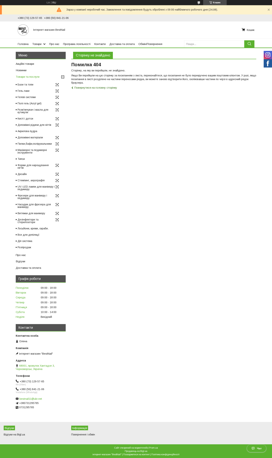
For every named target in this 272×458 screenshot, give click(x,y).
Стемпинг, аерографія (31, 180)
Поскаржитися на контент (136, 454)
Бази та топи (25, 84)
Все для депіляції (28, 234)
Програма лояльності (76, 44)
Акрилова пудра (27, 131)
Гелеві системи (27, 97)
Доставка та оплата (122, 44)
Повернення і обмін (83, 434)
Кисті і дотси (25, 118)
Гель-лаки (23, 90)
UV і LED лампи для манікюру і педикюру (36, 188)
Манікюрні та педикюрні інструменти (32, 151)
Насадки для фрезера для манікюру (34, 205)
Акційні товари (25, 63)
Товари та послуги (27, 76)
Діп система (25, 241)
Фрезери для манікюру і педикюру (32, 197)
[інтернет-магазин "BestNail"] (23, 29)
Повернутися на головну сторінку (95, 87)
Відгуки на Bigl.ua (14, 434)
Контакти (100, 44)
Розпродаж (24, 247)
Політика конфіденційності (165, 454)
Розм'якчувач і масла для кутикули (33, 111)
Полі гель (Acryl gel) (29, 103)
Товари (36, 44)
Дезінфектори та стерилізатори (28, 221)
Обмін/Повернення (150, 44)
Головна (23, 44)
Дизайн (22, 174)
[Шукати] (249, 44)
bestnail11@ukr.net (30, 398)
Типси (21, 158)
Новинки (21, 70)
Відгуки (20, 261)
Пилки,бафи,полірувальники (35, 143)
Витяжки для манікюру (31, 213)
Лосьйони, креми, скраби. (33, 228)
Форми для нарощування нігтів (33, 166)
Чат (259, 448)
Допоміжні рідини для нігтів (34, 124)
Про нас (54, 44)
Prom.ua (153, 448)
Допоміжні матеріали (30, 137)
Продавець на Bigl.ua (136, 451)
